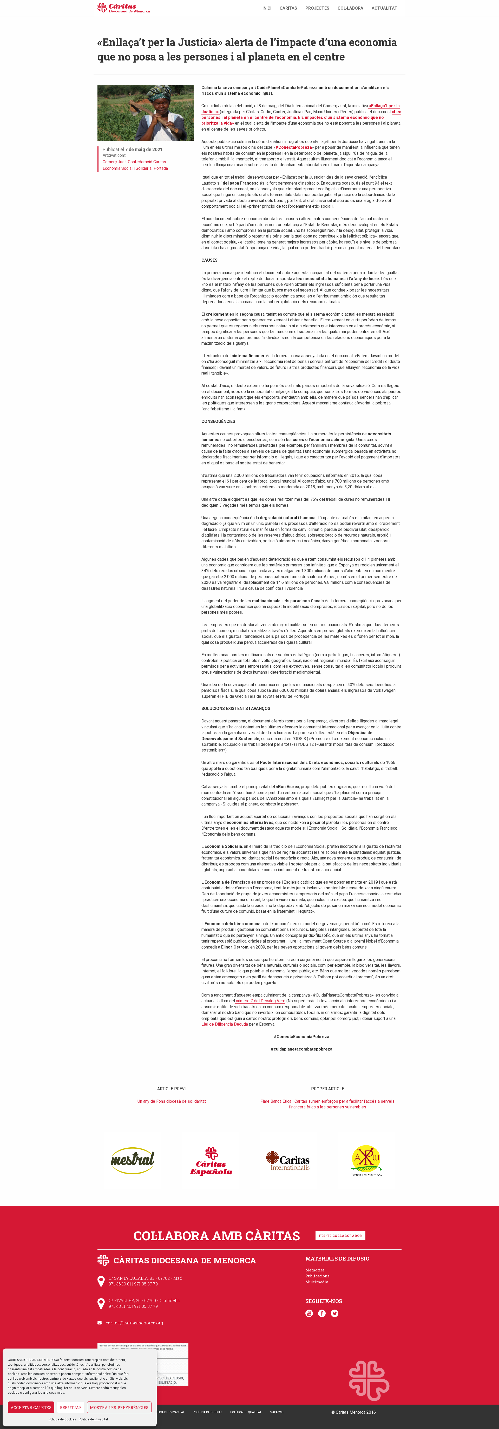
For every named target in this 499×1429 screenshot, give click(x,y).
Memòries (315, 1270)
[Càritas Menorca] (123, 7)
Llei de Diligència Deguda (224, 1024)
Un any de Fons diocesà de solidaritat (171, 1101)
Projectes (317, 8)
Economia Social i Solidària (127, 168)
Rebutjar (71, 1407)
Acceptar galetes (31, 1407)
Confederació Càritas (147, 161)
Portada (161, 168)
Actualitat (384, 8)
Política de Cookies (62, 1419)
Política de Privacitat (93, 1419)
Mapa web (277, 1412)
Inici (266, 8)
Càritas (288, 8)
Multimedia (316, 1281)
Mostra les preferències (119, 1407)
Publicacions (317, 1276)
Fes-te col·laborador (340, 1236)
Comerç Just (114, 161)
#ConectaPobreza (293, 147)
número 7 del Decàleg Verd (260, 1000)
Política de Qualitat (245, 1412)
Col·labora (350, 8)
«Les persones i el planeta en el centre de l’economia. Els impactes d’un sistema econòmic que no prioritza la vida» (301, 117)
